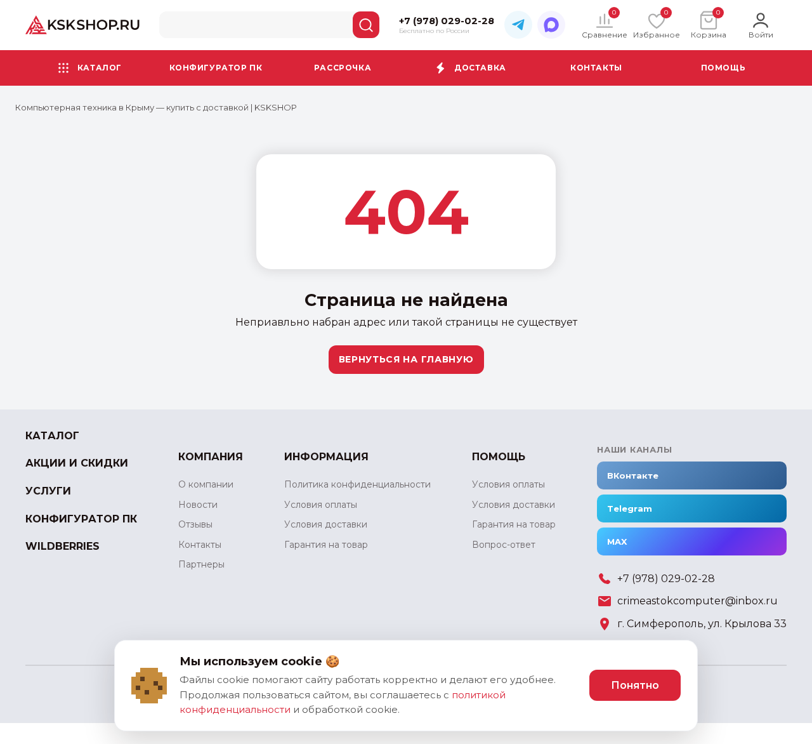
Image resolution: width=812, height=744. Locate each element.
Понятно (635, 685)
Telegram (629, 508)
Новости (198, 504)
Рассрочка (342, 67)
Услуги (48, 491)
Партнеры (201, 564)
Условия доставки (325, 524)
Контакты (596, 67)
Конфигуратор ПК (216, 67)
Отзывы (195, 524)
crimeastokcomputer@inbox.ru (697, 601)
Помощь (723, 67)
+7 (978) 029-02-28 (666, 579)
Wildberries (62, 546)
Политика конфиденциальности (357, 484)
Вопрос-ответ (503, 544)
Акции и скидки (76, 463)
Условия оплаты (320, 504)
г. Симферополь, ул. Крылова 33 (702, 624)
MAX (617, 541)
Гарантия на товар (326, 544)
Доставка (480, 67)
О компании (205, 484)
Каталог (99, 67)
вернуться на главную (406, 359)
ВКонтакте (632, 475)
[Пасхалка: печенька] (149, 685)
